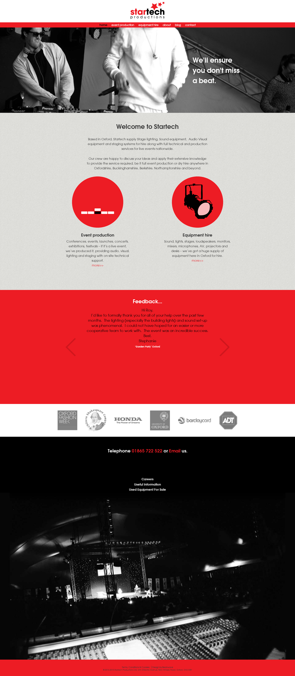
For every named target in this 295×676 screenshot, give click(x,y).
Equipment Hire (148, 25)
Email (174, 451)
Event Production (122, 25)
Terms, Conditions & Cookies (136, 667)
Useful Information (147, 484)
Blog (178, 25)
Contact (190, 25)
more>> (97, 265)
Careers (147, 479)
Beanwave (167, 667)
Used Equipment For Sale (147, 490)
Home (103, 25)
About (167, 25)
